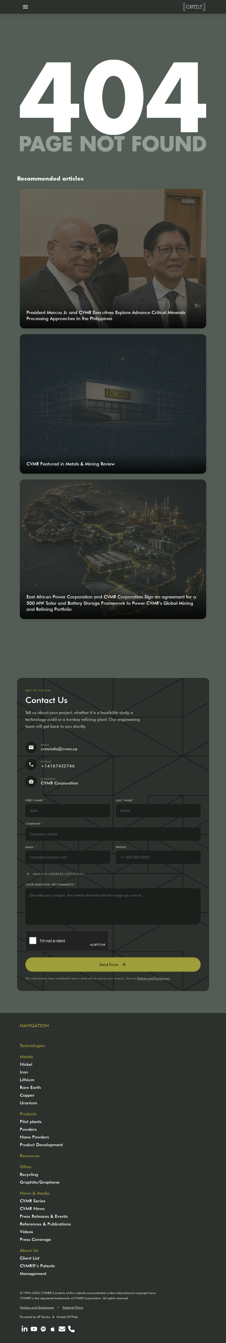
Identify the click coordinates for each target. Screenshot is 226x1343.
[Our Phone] (71, 1329)
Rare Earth (30, 1087)
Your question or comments (50, 884)
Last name (125, 800)
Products (28, 1113)
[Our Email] (62, 1329)
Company (34, 823)
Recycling (29, 1174)
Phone (121, 847)
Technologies (32, 1045)
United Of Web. (68, 1317)
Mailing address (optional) (54, 873)
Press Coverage (35, 1239)
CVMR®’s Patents (37, 1265)
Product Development (41, 1144)
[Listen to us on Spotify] (43, 1329)
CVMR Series (32, 1200)
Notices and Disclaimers (153, 978)
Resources (30, 1155)
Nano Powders (34, 1137)
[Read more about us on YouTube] (34, 1329)
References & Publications (45, 1224)
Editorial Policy (73, 1307)
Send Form (113, 964)
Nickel (26, 1064)
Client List (29, 1258)
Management (33, 1273)
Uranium (28, 1102)
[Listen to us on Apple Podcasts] (52, 1329)
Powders (28, 1129)
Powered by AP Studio (35, 1317)
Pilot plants (31, 1121)
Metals (26, 1056)
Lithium (27, 1079)
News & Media (34, 1193)
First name (35, 800)
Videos (26, 1231)
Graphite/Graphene (40, 1182)
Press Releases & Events (44, 1216)
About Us (29, 1250)
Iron (24, 1072)
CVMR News (32, 1208)
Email (31, 847)
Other (26, 1166)
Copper (27, 1095)
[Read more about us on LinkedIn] (24, 1329)
